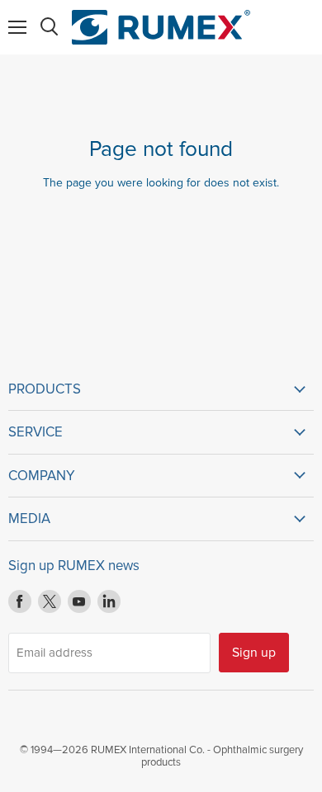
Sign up (254, 652)
